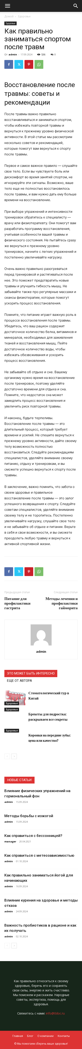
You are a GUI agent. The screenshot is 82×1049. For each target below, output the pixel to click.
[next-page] (14, 756)
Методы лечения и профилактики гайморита (61, 603)
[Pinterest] (28, 64)
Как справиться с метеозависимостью (39, 855)
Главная (17, 1036)
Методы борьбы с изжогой (28, 816)
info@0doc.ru (55, 1013)
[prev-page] (7, 756)
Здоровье (24, 16)
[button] (76, 6)
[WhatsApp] (39, 64)
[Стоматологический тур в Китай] (15, 697)
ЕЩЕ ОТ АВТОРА (19, 681)
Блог (30, 1036)
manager (10, 841)
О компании (45, 1036)
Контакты (64, 1036)
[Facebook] (8, 64)
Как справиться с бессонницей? (33, 835)
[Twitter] (18, 64)
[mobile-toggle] (7, 6)
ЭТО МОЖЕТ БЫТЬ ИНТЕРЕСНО (31, 673)
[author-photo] (41, 645)
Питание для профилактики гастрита (17, 603)
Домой (9, 16)
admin (13, 54)
